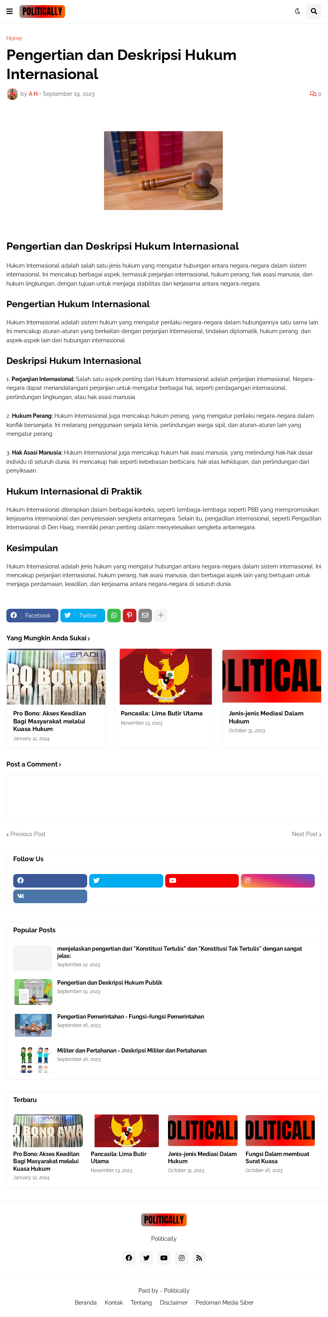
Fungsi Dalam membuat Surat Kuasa (277, 1157)
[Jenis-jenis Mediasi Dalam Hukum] (271, 677)
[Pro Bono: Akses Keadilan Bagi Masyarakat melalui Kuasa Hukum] (56, 677)
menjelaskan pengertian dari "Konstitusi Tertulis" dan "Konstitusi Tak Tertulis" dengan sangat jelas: (179, 952)
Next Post (305, 834)
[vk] (50, 896)
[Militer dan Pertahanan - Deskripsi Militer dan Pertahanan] (32, 1060)
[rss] (199, 1258)
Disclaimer (174, 1302)
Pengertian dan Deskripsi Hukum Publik (109, 982)
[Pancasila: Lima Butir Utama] (163, 677)
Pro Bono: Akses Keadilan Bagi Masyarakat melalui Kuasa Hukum (49, 721)
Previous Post (28, 834)
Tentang (141, 1302)
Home (14, 38)
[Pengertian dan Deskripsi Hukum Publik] (32, 992)
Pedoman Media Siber (225, 1302)
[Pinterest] (129, 615)
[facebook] (50, 881)
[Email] (145, 615)
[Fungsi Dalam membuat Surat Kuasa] (280, 1130)
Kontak (114, 1302)
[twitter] (126, 881)
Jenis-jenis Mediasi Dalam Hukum (266, 717)
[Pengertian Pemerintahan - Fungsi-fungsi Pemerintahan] (32, 1026)
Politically (177, 1290)
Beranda (86, 1302)
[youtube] (202, 881)
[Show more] (161, 615)
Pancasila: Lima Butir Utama (162, 713)
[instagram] (278, 881)
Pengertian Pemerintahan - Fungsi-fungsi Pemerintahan (130, 1016)
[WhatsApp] (114, 615)
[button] (9, 11)
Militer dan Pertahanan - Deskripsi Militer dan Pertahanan (131, 1050)
